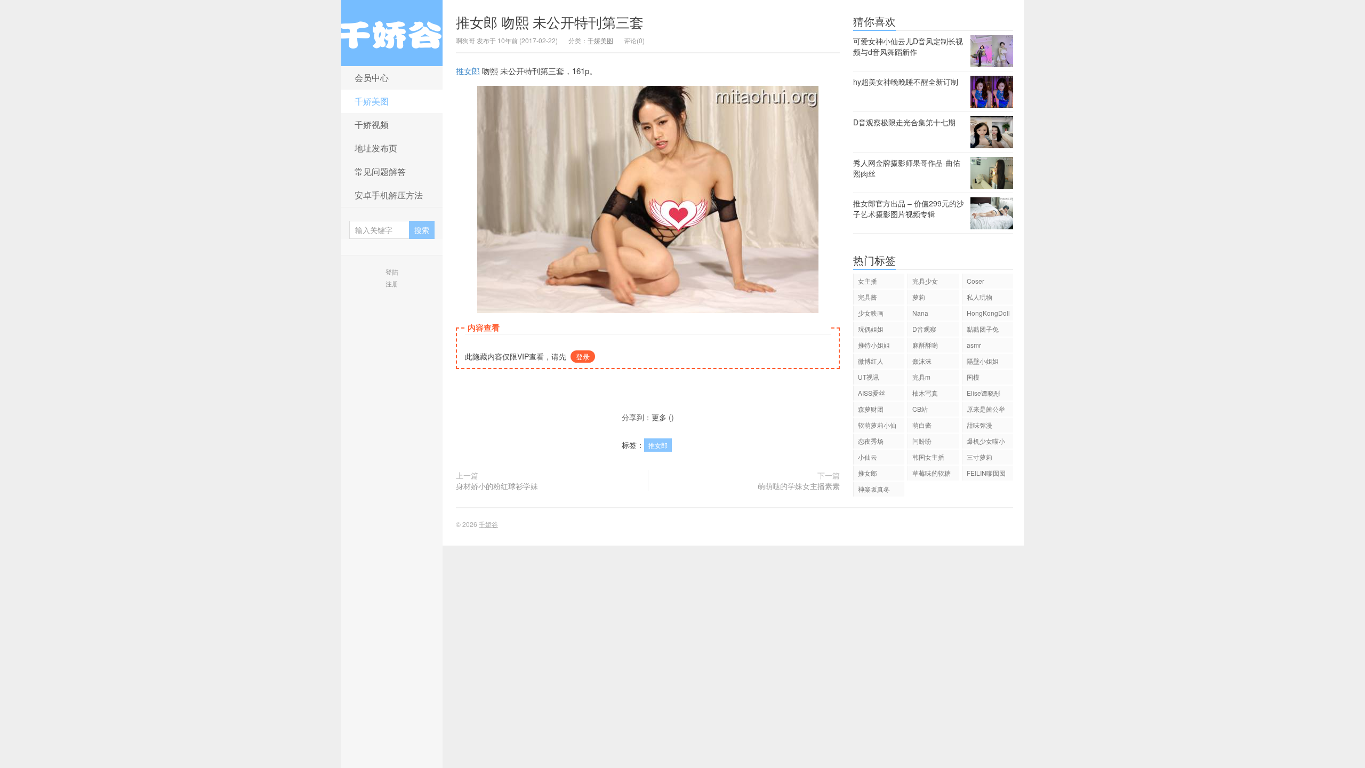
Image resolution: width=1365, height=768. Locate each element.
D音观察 (924, 328)
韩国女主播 (928, 456)
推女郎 (468, 70)
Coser (975, 280)
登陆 (392, 271)
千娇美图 (372, 101)
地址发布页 (376, 148)
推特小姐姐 (874, 344)
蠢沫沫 (922, 360)
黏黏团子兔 (983, 328)
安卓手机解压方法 (389, 195)
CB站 (920, 408)
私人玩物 (979, 296)
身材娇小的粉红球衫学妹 (497, 486)
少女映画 (871, 312)
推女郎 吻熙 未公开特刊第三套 (550, 21)
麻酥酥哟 (925, 344)
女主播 (867, 280)
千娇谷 (392, 33)
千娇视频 (372, 124)
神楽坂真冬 (874, 488)
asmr (974, 344)
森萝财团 (871, 408)
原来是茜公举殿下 (986, 410)
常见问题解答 (380, 171)
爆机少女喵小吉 (986, 442)
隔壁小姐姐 (983, 360)
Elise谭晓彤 (983, 392)
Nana (920, 312)
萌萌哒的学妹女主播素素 (799, 486)
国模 (973, 376)
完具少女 (925, 280)
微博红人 (871, 360)
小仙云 (867, 456)
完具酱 (867, 296)
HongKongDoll (988, 312)
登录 (583, 356)
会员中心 (372, 77)
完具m (921, 376)
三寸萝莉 (979, 456)
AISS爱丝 (871, 392)
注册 (392, 283)
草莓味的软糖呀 (931, 474)
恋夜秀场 (871, 440)
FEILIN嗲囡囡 (986, 472)
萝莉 (918, 296)
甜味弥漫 (979, 424)
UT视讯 (868, 376)
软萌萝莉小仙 (877, 424)
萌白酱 (922, 424)
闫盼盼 (922, 440)
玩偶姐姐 (871, 328)
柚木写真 (925, 392)
